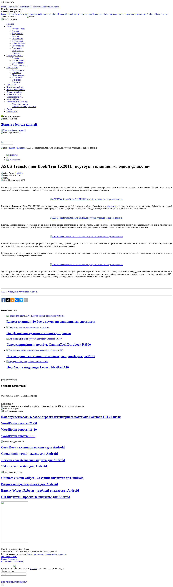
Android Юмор (153, 14)
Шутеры (16, 53)
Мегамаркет (12, 111)
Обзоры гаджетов (14, 97)
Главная (4, 7)
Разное (164, 14)
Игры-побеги (18, 63)
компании (111, 206)
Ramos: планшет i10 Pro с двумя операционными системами (50, 321)
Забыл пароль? (20, 582)
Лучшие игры (21, 14)
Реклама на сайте (51, 7)
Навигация (17, 77)
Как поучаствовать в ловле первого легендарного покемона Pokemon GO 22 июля (61, 417)
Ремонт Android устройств (24, 106)
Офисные (16, 80)
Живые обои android (67, 14)
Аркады (15, 31)
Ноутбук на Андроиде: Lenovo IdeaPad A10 (37, 367)
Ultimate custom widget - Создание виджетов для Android (42, 478)
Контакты (13, 7)
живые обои (51, 554)
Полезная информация (136, 14)
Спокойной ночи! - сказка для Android (29, 453)
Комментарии (25, 7)
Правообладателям (9, 559)
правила (33, 568)
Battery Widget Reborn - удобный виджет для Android (40, 490)
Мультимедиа (18, 75)
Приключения (18, 43)
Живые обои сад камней (19, 124)
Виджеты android (84, 14)
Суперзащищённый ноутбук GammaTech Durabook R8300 (48, 344)
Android (33, 292)
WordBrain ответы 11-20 (19, 429)
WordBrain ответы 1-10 (18, 436)
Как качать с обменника (12, 561)
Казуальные (17, 33)
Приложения (34, 14)
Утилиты (16, 82)
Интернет (16, 72)
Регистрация (7, 582)
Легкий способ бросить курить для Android (33, 460)
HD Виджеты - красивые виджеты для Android (35, 497)
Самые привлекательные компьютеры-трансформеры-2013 (50, 356)
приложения (38, 554)
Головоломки (18, 60)
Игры (11, 14)
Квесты (15, 36)
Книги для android (48, 14)
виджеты (62, 554)
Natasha (19, 173)
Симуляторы (18, 50)
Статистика (37, 7)
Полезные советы (20, 104)
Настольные (17, 41)
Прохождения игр (117, 14)
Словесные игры (19, 65)
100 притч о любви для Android (24, 466)
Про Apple (11, 85)
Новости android (100, 14)
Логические (17, 38)
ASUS (4, 292)
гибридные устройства (18, 292)
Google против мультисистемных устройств (38, 333)
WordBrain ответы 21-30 (19, 423)
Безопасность (18, 70)
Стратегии (17, 48)
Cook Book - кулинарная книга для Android (33, 447)
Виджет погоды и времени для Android (29, 484)
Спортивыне (18, 46)
